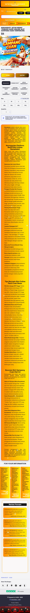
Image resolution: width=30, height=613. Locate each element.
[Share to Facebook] (7, 585)
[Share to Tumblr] (24, 585)
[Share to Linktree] (11, 585)
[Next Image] (27, 52)
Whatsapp (21, 611)
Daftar (15, 611)
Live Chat (27, 611)
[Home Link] (10, 11)
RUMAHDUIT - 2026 (6, 577)
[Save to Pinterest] (16, 585)
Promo (2, 611)
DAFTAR (22, 75)
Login (8, 611)
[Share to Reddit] (20, 585)
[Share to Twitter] (3, 585)
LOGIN (20, 13)
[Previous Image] (3, 52)
